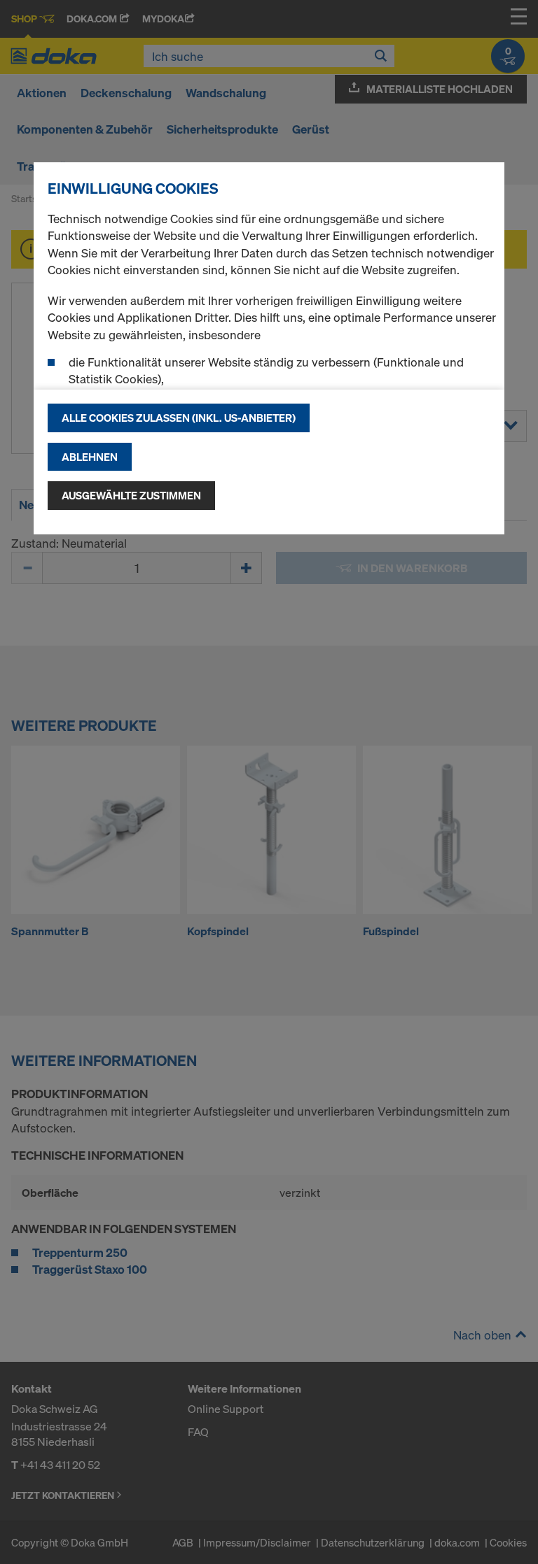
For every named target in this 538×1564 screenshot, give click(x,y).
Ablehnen (90, 457)
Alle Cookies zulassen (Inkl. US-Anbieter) (179, 418)
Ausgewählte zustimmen (131, 495)
